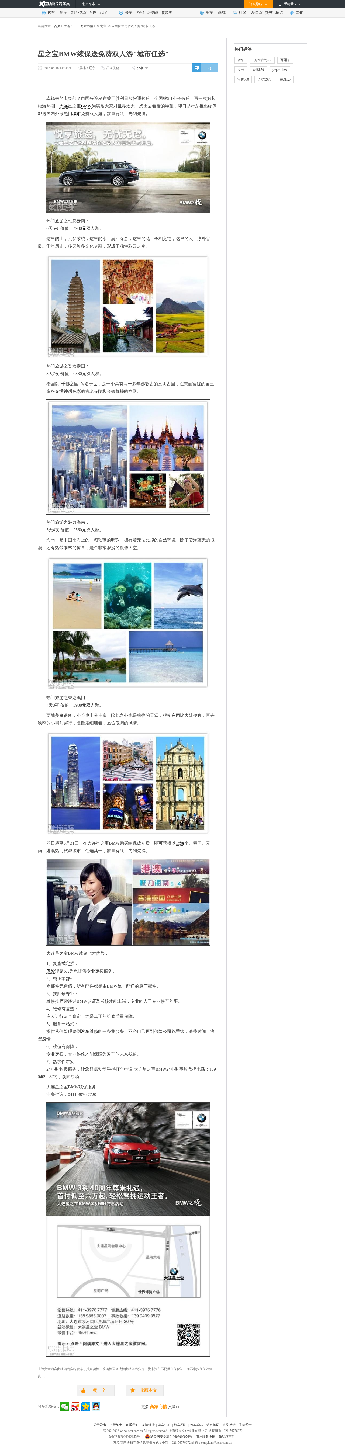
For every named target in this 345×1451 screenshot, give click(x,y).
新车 (63, 13)
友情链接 (148, 1425)
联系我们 (132, 1425)
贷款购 (167, 13)
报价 (141, 13)
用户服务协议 (206, 1437)
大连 (63, 106)
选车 (51, 13)
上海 (180, 843)
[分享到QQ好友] (96, 1406)
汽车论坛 (196, 1425)
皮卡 (240, 70)
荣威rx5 (285, 79)
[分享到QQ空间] (85, 1406)
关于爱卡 (99, 1425)
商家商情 (86, 26)
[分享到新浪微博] (75, 1406)
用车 (209, 13)
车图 (93, 13)
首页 (57, 26)
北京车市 (88, 4)
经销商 (153, 13)
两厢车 (285, 60)
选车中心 (164, 1425)
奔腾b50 (258, 70)
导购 (74, 13)
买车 (128, 13)
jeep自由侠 (279, 70)
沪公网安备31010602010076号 (171, 1437)
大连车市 (70, 26)
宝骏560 (243, 79)
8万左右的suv (262, 60)
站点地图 (212, 1425)
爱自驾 (257, 13)
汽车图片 (180, 1425)
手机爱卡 (245, 1425)
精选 (279, 13)
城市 (76, 113)
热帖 (269, 13)
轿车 (240, 60)
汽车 (85, 1031)
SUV (103, 13)
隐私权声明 (227, 1437)
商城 (222, 13)
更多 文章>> (160, 1406)
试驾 (83, 13)
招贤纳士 (115, 1425)
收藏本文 (148, 1390)
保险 (50, 971)
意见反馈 (229, 1425)
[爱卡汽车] (54, 4)
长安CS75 (264, 79)
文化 (299, 13)
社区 (242, 13)
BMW (86, 106)
